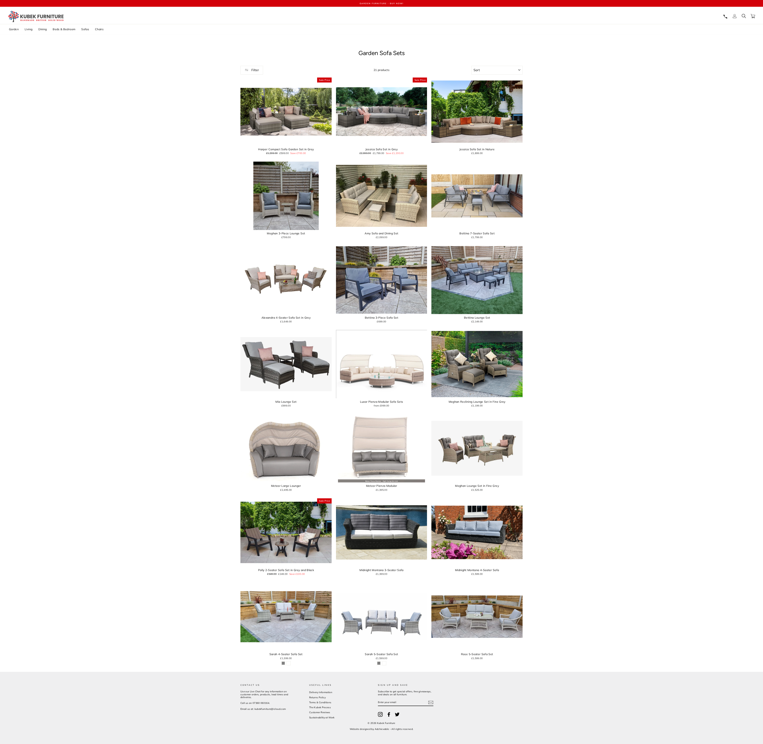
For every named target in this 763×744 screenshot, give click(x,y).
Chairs (99, 29)
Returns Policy (317, 697)
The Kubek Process (320, 707)
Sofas (85, 29)
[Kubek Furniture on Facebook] (388, 714)
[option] (381, 3)
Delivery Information (320, 692)
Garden (14, 29)
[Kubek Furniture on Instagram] (380, 714)
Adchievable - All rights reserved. (394, 729)
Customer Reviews (319, 712)
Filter (255, 70)
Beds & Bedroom (64, 29)
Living (28, 29)
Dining (42, 29)
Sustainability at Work (322, 717)
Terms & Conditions (320, 702)
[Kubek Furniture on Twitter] (397, 714)
